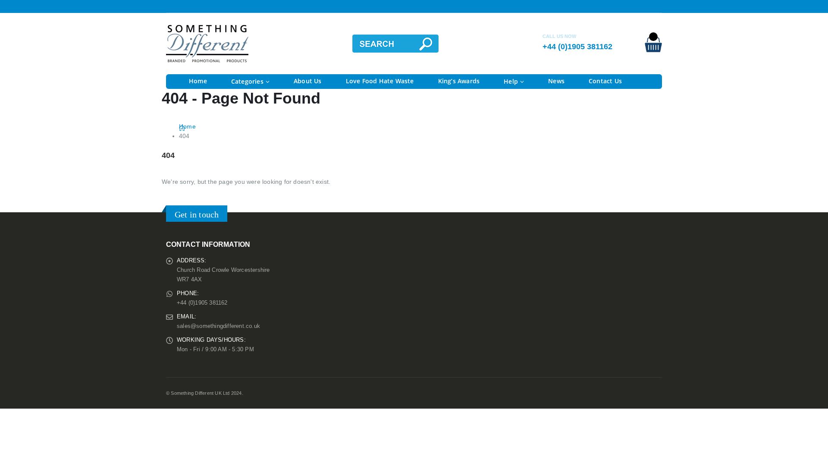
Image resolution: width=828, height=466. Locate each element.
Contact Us (605, 81)
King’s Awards (459, 81)
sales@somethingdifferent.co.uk (218, 326)
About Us (308, 81)
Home (198, 81)
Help (511, 81)
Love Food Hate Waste (380, 81)
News (556, 81)
